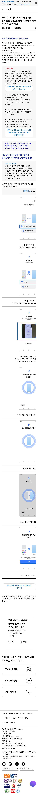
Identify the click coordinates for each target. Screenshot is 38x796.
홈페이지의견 (30, 714)
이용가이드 (5, 722)
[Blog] (10, 764)
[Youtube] (4, 764)
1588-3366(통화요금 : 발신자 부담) (16, 746)
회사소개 (12, 722)
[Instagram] (17, 764)
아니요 (25, 642)
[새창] (7, 776)
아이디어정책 (5, 718)
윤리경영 (22, 714)
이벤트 (26, 718)
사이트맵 (13, 718)
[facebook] (23, 764)
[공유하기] (35, 28)
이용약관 (4, 714)
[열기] (33, 784)
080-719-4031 (12, 748)
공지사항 (20, 718)
